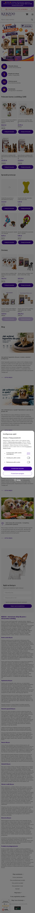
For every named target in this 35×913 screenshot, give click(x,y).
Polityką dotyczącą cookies (15, 442)
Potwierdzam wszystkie (17, 468)
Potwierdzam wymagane (17, 473)
